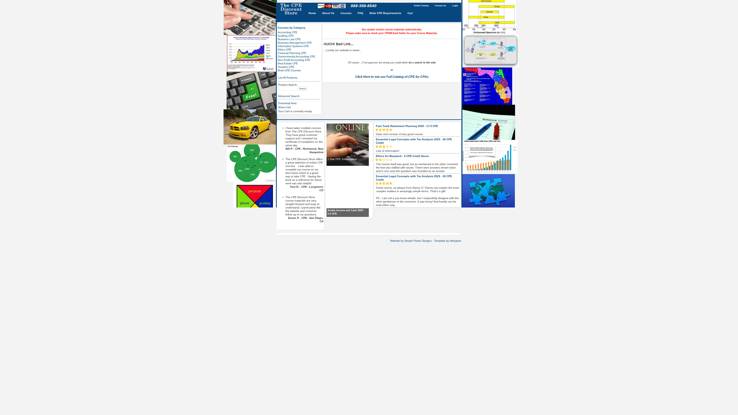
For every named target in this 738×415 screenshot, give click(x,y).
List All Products (287, 77)
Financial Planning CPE (292, 53)
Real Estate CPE (288, 63)
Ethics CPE (284, 49)
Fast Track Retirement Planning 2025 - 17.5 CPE (407, 126)
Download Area (287, 103)
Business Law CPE (289, 39)
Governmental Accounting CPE (296, 56)
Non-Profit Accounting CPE (294, 59)
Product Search (287, 84)
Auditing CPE (286, 35)
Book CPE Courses (289, 70)
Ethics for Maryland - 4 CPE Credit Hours (402, 156)
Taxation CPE (286, 66)
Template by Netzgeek (447, 240)
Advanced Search (289, 96)
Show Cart (284, 107)
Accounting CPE (287, 32)
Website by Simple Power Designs (411, 240)
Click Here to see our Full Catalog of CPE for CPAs (392, 76)
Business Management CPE (295, 42)
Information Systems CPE (293, 46)
